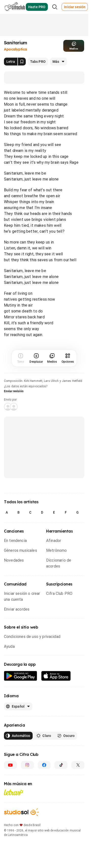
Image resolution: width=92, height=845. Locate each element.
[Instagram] (27, 765)
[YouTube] (10, 765)
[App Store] (56, 676)
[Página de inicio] (15, 7)
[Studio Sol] (21, 812)
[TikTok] (60, 765)
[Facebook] (44, 765)
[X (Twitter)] (77, 765)
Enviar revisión (14, 391)
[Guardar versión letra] (22, 61)
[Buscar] (55, 7)
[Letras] (13, 792)
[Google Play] (20, 676)
